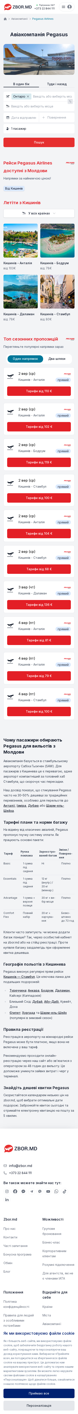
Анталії (9, 805)
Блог (6, 1271)
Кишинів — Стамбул (19, 976)
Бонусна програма (17, 1254)
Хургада (28, 1013)
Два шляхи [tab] (56, 358)
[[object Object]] (6, 1191)
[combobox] (39, 213)
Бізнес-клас (51, 1242)
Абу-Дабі (51, 1001)
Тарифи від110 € (39, 391)
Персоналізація (39, 1405)
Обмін (7, 1263)
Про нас (9, 1228)
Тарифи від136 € (39, 604)
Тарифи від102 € (39, 426)
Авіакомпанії (19, 18)
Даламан (62, 990)
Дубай (37, 1001)
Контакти (10, 1237)
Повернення (56, 117)
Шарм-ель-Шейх (53, 1013)
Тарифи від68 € (39, 569)
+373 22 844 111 (44, 7)
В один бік (21, 84)
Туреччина (18, 990)
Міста (46, 1315)
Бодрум (47, 990)
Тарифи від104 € (39, 533)
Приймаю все (39, 1393)
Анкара (33, 990)
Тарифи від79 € (39, 676)
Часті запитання (15, 1246)
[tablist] (39, 359)
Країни (47, 1306)
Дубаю (33, 805)
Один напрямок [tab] (25, 358)
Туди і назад (57, 84)
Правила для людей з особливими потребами (18, 1320)
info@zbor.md (20, 1166)
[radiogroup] (39, 84)
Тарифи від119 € (39, 462)
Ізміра (21, 805)
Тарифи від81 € (39, 640)
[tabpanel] (39, 545)
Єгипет (15, 1013)
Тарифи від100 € (39, 498)
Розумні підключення (58, 1264)
